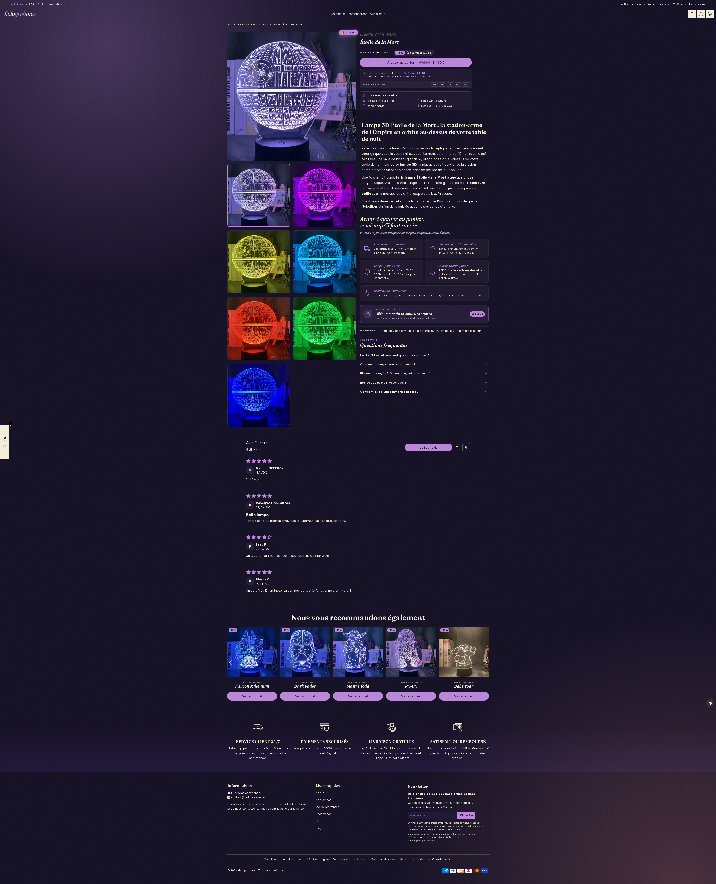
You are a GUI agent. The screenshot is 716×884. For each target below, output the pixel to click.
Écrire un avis (428, 447)
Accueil (231, 24)
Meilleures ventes (327, 807)
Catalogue (338, 14)
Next (485, 662)
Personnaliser (357, 14)
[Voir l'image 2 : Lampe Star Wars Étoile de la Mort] (324, 195)
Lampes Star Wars (248, 24)
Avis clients (377, 14)
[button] (4, 442)
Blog (319, 828)
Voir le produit (252, 696)
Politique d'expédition (415, 859)
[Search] (692, 14)
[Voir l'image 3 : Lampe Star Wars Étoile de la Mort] (258, 261)
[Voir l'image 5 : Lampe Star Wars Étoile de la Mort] (258, 328)
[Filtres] (457, 447)
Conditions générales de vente (284, 859)
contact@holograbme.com (249, 797)
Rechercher (323, 814)
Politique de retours (384, 859)
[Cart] (710, 14)
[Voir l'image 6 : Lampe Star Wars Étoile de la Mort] (324, 328)
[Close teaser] (10, 424)
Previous (230, 662)
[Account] (701, 14)
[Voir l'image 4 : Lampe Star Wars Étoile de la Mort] (324, 261)
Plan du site (323, 821)
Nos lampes (323, 800)
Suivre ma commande (245, 793)
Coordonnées (441, 859)
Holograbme (246, 870)
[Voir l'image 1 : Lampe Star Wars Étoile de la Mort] (258, 195)
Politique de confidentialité (446, 829)
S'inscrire (466, 815)
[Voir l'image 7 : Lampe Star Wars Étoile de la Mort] (258, 395)
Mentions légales (319, 859)
